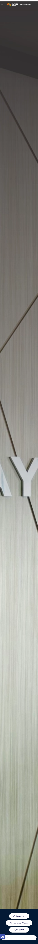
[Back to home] (19, 4)
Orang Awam (20, 916)
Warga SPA (20, 930)
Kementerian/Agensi (20, 923)
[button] (2, 4)
